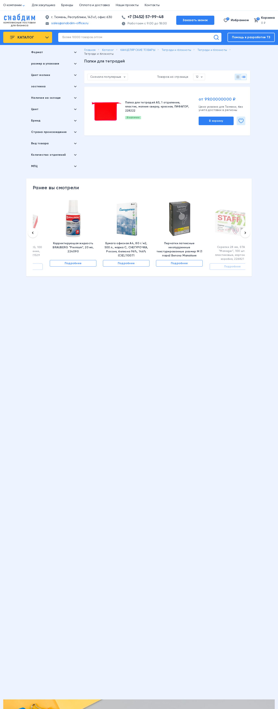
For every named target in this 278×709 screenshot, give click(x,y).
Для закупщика (43, 5)
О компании (12, 5)
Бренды (67, 5)
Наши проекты (127, 5)
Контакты (152, 5)
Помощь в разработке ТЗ (251, 37)
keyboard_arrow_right (245, 232)
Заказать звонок (195, 20)
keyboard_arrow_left (32, 232)
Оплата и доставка (94, 5)
